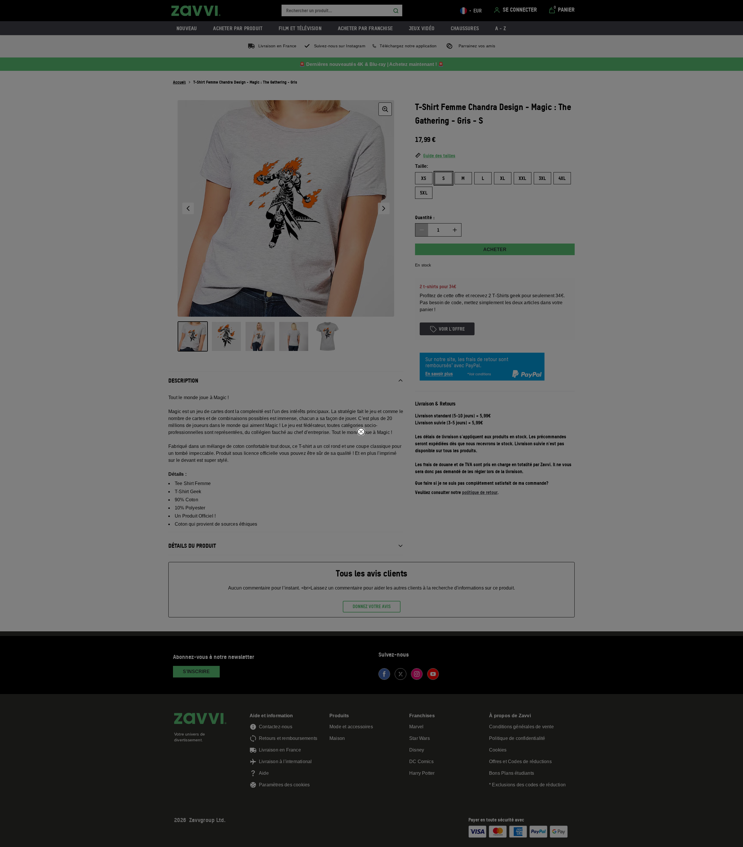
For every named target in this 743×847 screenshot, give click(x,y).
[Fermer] (361, 431)
